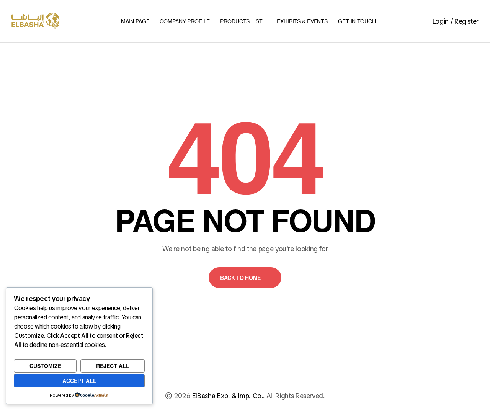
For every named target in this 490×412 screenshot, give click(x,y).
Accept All (79, 380)
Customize (45, 365)
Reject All (112, 365)
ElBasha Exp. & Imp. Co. (227, 395)
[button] (245, 277)
